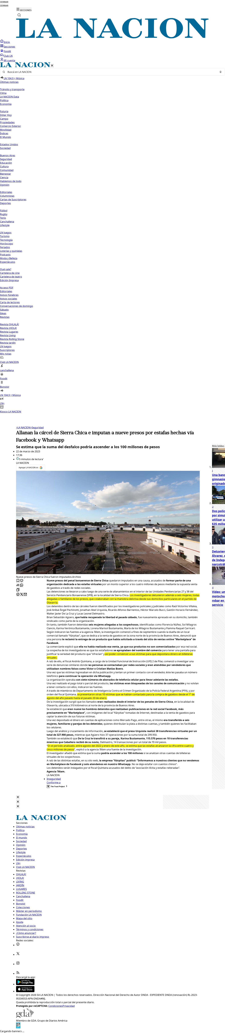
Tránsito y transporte (12, 89)
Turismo (4, 236)
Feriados (5, 247)
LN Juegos (5, 232)
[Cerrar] (52, 66)
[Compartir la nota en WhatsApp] (21, 585)
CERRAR (4, 2)
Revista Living (8, 335)
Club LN (8, 56)
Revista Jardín (8, 342)
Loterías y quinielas (11, 251)
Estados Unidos (9, 144)
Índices (4, 133)
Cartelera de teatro (11, 276)
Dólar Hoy (6, 115)
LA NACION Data (9, 96)
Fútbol (3, 210)
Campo (4, 118)
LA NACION (23, 427)
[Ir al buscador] (19, 15)
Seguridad (6, 159)
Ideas (3, 313)
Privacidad (69, 1006)
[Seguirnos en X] (18, 954)
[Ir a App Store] (25, 991)
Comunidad (6, 170)
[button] (112, 237)
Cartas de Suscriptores (13, 199)
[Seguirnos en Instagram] (18, 964)
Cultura (4, 166)
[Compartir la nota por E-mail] (25, 594)
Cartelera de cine (10, 273)
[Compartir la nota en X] (21, 594)
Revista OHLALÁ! (9, 324)
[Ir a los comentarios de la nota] (21, 581)
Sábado (4, 309)
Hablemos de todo (10, 181)
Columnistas (7, 196)
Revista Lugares (9, 331)
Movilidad (5, 129)
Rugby (3, 214)
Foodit (7, 51)
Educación (6, 162)
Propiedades (7, 122)
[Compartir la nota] (18, 585)
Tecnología (6, 240)
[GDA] (25, 1017)
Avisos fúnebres (9, 295)
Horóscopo (6, 243)
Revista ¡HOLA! (8, 328)
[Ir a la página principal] (112, 37)
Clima (3, 93)
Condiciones (55, 1006)
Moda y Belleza (8, 258)
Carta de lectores (10, 302)
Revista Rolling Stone (12, 339)
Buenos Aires (7, 155)
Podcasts (5, 254)
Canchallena (7, 221)
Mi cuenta (9, 60)
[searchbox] (111, 72)
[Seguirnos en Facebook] (18, 945)
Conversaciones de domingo (16, 306)
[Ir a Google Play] (25, 984)
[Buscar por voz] (221, 72)
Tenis (3, 218)
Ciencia (4, 177)
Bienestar (5, 174)
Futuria (4, 111)
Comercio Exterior (10, 126)
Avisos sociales (8, 298)
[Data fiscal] (18, 1027)
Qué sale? (5, 269)
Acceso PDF (6, 287)
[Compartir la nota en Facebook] (18, 594)
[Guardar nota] (18, 581)
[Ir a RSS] (18, 973)
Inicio (7, 42)
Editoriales (6, 192)
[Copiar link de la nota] (18, 590)
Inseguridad (54, 779)
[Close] (18, 797)
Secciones (9, 46)
